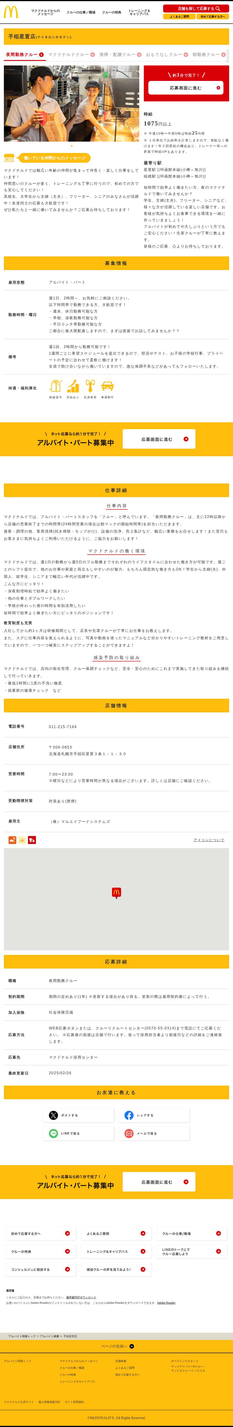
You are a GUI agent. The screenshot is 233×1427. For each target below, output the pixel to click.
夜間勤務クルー (22, 54)
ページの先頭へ (114, 1346)
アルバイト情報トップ (17, 1361)
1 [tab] (71, 146)
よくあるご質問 (179, 16)
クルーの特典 (111, 12)
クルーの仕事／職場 (81, 12)
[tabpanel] (71, 103)
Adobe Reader (166, 1302)
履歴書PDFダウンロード (81, 1297)
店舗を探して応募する (196, 8)
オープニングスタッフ (184, 1361)
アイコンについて (209, 840)
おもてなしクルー (164, 54)
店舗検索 (120, 1361)
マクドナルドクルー (68, 54)
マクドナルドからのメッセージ (45, 12)
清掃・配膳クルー (117, 54)
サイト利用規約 (74, 1402)
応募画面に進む (186, 88)
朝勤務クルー (206, 54)
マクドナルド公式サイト (19, 1402)
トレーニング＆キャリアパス (139, 12)
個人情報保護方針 (49, 1402)
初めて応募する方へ (213, 16)
